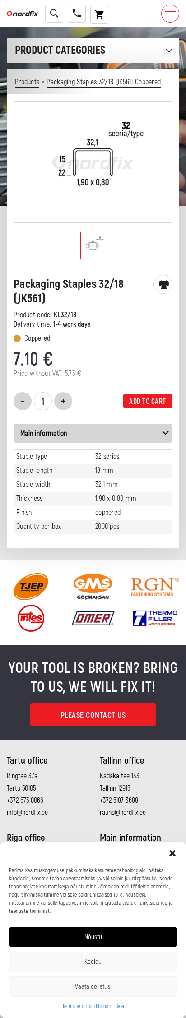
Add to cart (147, 401)
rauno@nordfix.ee (123, 812)
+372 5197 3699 (119, 800)
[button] (172, 853)
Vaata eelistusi (93, 986)
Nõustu (93, 937)
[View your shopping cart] (99, 15)
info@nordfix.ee (27, 812)
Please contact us (93, 715)
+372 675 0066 (25, 800)
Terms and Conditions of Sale (93, 1006)
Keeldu (93, 962)
